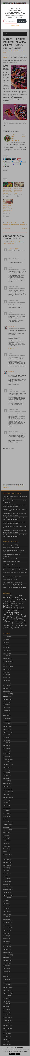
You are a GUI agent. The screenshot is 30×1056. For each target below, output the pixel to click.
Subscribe (22, 21)
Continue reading (15, 25)
